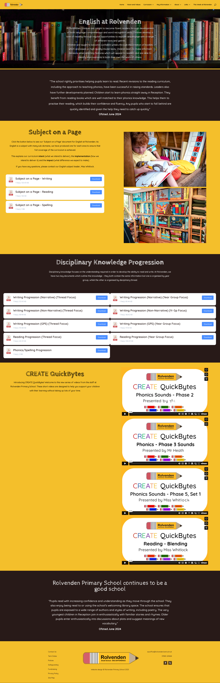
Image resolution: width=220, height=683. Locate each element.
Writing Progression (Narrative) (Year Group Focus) (154, 297)
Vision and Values (133, 5)
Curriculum (147, 5)
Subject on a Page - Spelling (33, 205)
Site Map (51, 678)
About (177, 5)
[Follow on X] (170, 663)
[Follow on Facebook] (165, 663)
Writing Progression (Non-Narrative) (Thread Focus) (47, 310)
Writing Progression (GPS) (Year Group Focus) (150, 323)
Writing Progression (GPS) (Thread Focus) (40, 323)
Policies (51, 660)
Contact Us (52, 652)
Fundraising (52, 669)
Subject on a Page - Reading (34, 191)
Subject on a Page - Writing (33, 178)
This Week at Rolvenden (202, 5)
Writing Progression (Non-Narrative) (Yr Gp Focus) (153, 310)
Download (96, 179)
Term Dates (52, 656)
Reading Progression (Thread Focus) (37, 337)
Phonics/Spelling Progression (32, 350)
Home (122, 5)
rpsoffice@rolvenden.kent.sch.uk (159, 652)
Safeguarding (53, 665)
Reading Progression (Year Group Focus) (146, 337)
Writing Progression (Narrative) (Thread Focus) (44, 297)
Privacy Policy (53, 673)
